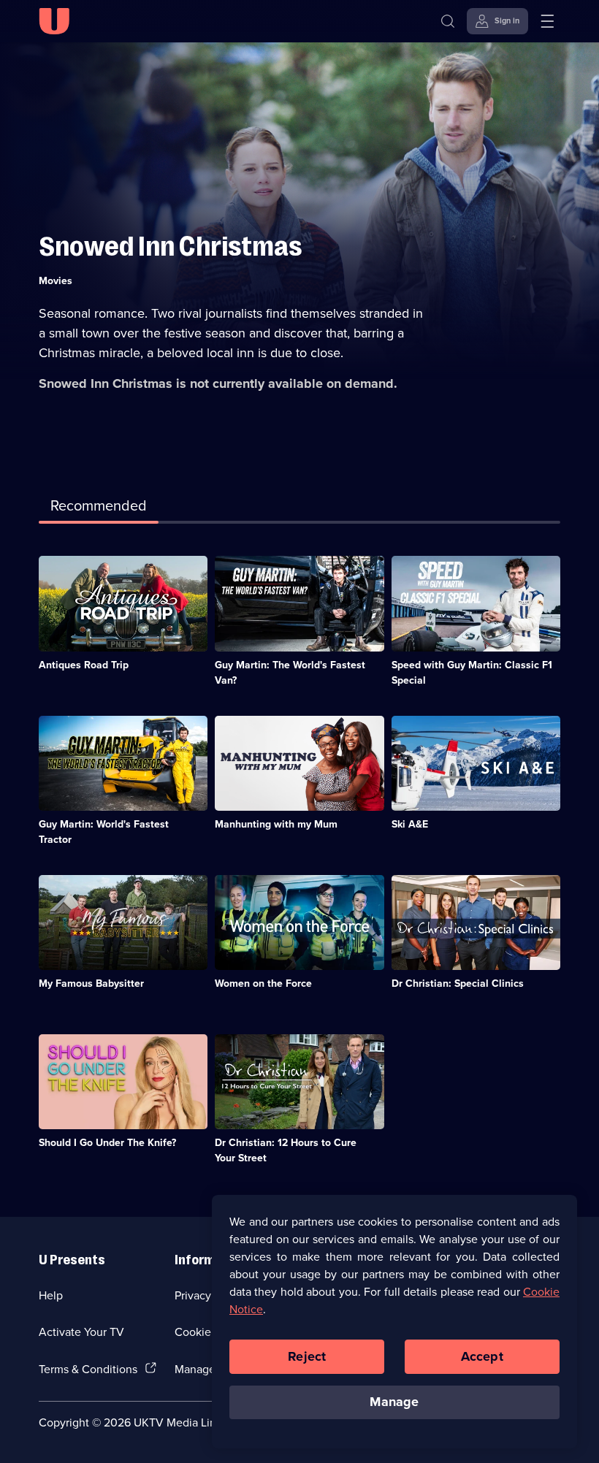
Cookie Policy (210, 1331)
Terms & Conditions (88, 1369)
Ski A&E (410, 824)
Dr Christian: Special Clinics (458, 983)
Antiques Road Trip (84, 664)
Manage (394, 1401)
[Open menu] (547, 21)
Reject (307, 1356)
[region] (394, 1321)
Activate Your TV (81, 1331)
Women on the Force (263, 983)
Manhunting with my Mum (276, 824)
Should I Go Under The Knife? (107, 1142)
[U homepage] (54, 21)
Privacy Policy (210, 1295)
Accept (482, 1356)
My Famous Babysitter (91, 983)
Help (51, 1295)
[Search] (448, 21)
